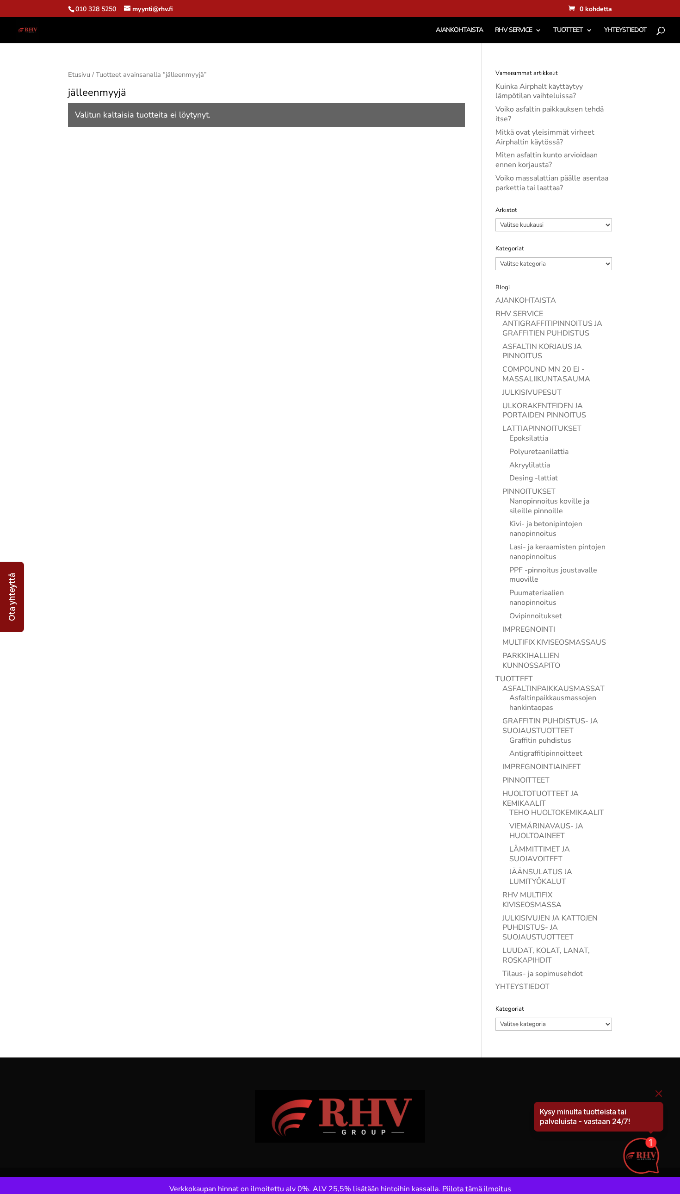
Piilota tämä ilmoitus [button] (476, 1189)
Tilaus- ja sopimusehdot (542, 974)
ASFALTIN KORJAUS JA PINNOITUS (542, 351)
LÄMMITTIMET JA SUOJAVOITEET (539, 854)
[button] (12, 597)
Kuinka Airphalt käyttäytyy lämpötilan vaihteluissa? (539, 91)
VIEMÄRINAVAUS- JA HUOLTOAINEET (546, 831)
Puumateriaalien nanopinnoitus (536, 598)
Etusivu (79, 74)
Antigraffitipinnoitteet (545, 753)
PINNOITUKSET (529, 491)
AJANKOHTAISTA (459, 30)
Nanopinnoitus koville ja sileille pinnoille (549, 506)
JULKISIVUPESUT (532, 392)
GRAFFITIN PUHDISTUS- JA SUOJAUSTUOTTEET (550, 726)
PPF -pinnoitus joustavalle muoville (553, 575)
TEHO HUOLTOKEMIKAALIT (556, 813)
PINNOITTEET (526, 780)
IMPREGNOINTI (528, 629)
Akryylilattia (529, 465)
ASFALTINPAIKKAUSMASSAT (553, 689)
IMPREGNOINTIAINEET (541, 767)
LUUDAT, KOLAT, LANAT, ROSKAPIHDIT (546, 955)
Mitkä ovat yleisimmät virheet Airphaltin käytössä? (544, 137)
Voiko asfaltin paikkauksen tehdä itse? (549, 114)
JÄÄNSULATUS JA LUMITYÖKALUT (540, 877)
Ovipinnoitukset (535, 616)
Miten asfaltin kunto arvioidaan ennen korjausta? (546, 160)
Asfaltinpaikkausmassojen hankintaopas (552, 703)
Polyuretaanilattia (539, 452)
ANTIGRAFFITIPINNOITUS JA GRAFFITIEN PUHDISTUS (552, 328)
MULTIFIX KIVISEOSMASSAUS (554, 642)
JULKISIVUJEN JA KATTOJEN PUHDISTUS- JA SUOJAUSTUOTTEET (550, 928)
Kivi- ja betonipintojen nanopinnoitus (545, 529)
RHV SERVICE (513, 30)
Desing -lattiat (533, 478)
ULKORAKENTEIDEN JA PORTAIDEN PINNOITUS (544, 411)
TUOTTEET (568, 30)
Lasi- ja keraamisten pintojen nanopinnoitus (557, 552)
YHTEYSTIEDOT (625, 30)
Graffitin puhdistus (540, 740)
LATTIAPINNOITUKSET (541, 428)
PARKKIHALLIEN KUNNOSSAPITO (531, 661)
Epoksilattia (528, 438)
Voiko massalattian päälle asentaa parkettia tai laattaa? (551, 183)
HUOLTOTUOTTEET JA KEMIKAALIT (540, 798)
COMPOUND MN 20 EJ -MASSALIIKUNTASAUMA (546, 374)
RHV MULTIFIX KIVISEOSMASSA (532, 900)
